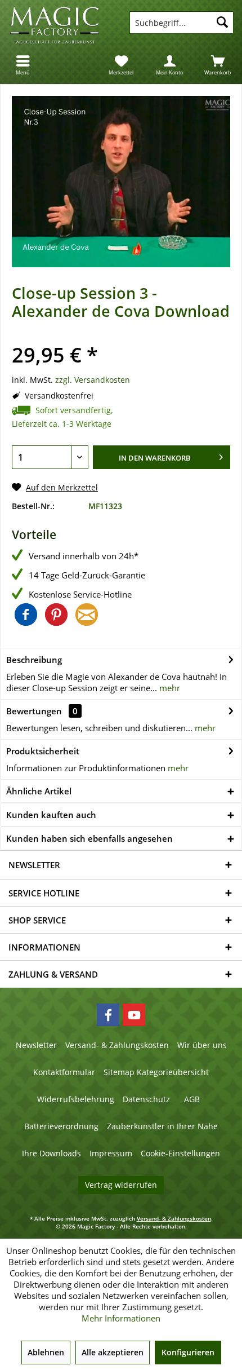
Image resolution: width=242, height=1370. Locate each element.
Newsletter (36, 1045)
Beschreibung (34, 659)
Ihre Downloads (51, 1153)
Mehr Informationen (121, 1318)
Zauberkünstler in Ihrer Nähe (162, 1126)
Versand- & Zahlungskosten (117, 1045)
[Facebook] (108, 1015)
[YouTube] (134, 1015)
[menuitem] (24, 65)
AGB (192, 1099)
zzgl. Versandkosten (92, 379)
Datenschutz (146, 1099)
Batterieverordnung (61, 1126)
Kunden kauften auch (51, 814)
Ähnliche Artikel (38, 791)
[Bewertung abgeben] (121, 338)
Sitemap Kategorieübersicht (156, 1072)
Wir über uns (202, 1045)
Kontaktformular (64, 1072)
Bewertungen (34, 711)
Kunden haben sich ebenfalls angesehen (89, 838)
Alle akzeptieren (113, 1352)
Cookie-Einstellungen (180, 1153)
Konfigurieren (188, 1352)
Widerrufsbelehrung (75, 1099)
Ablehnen (46, 1352)
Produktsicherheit (42, 751)
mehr (168, 687)
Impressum (110, 1153)
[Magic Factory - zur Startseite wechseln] (60, 25)
